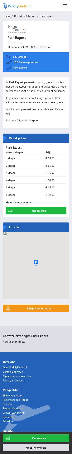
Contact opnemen (13, 372)
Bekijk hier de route (39, 308)
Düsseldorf (9, 417)
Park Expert (20, 67)
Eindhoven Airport (13, 395)
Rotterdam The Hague (15, 399)
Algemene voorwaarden (17, 376)
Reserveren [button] (39, 438)
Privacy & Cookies (13, 380)
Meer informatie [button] (36, 447)
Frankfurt (8, 421)
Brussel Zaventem (13, 412)
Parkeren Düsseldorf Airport (22, 120)
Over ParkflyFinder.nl (15, 367)
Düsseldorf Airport (25, 16)
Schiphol (8, 404)
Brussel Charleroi (13, 408)
